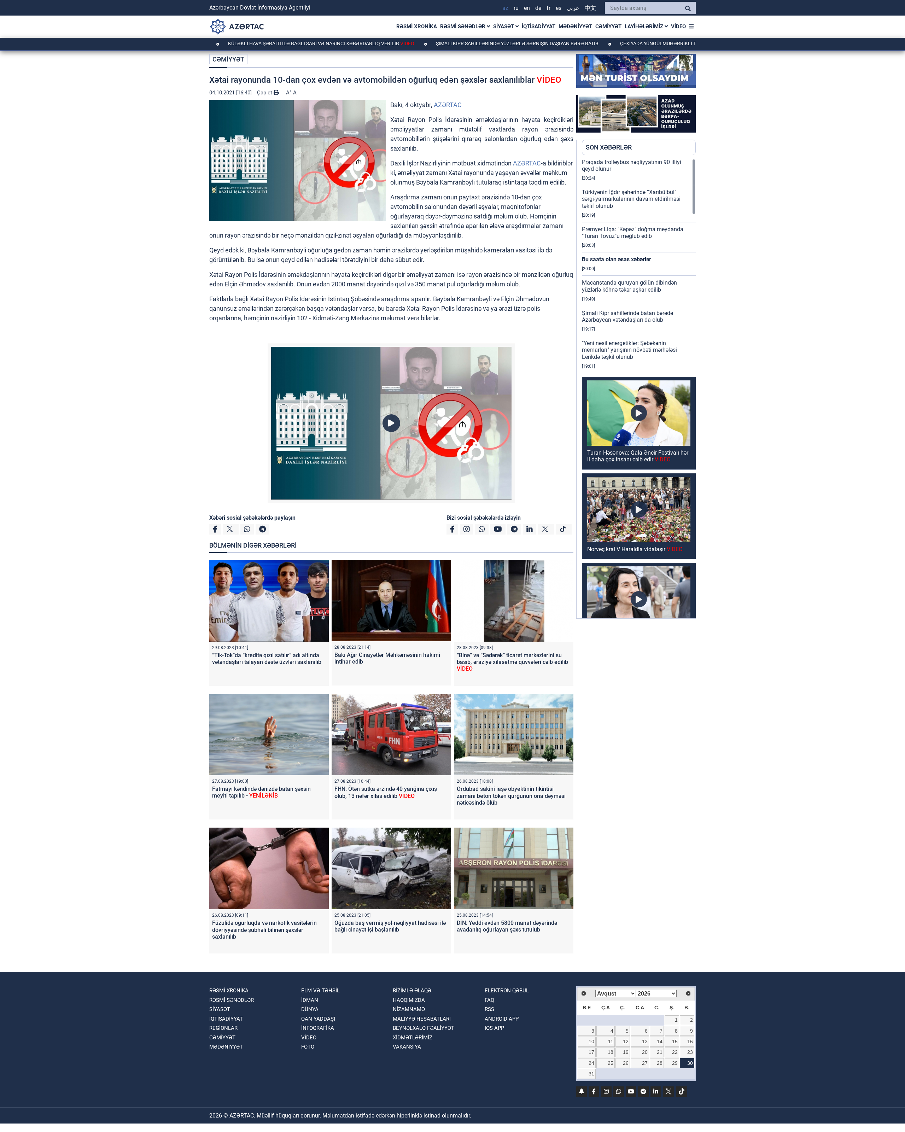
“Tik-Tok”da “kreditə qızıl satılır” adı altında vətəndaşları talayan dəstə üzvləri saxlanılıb (266, 658)
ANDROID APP (502, 1019)
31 (591, 1073)
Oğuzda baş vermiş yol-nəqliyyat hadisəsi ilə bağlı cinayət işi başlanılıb (390, 926)
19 (626, 1052)
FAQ (489, 1000)
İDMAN (309, 1000)
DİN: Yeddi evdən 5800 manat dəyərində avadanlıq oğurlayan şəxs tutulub (507, 926)
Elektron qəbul (507, 990)
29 (675, 1063)
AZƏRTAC (448, 105)
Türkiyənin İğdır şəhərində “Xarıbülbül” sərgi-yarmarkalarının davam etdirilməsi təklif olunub (631, 199)
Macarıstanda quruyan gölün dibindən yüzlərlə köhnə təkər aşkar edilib (629, 286)
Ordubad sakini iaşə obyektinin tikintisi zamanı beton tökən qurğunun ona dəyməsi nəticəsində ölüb (511, 796)
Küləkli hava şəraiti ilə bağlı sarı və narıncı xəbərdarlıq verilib (258, 43)
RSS (489, 1009)
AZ (505, 8)
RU (516, 8)
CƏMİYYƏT (608, 26)
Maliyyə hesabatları (422, 1019)
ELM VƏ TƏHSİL (320, 990)
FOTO (307, 1047)
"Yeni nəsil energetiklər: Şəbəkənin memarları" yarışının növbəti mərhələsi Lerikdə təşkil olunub (629, 350)
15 (675, 1041)
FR (548, 8)
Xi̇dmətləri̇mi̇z (412, 1037)
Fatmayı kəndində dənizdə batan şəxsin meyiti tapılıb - (261, 792)
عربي (573, 8)
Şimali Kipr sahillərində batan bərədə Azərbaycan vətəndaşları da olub (627, 316)
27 (645, 1063)
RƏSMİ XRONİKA (416, 26)
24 (591, 1063)
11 (610, 1041)
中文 (590, 8)
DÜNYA (310, 1009)
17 (591, 1052)
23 (690, 1052)
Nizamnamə (409, 1009)
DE (538, 8)
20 (645, 1052)
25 (610, 1063)
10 (591, 1041)
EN (527, 8)
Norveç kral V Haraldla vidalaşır (635, 549)
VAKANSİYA (407, 1047)
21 (659, 1052)
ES (558, 8)
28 (659, 1063)
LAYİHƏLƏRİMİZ (645, 26)
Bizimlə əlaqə (412, 990)
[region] (639, 388)
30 (690, 1063)
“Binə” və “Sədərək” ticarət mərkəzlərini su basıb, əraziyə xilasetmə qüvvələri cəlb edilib (512, 662)
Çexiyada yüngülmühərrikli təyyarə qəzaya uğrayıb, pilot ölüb (640, 43)
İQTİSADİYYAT (538, 26)
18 (610, 1052)
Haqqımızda (409, 1000)
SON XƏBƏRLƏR (609, 147)
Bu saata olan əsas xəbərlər (616, 259)
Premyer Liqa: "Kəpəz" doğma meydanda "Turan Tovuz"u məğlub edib (632, 232)
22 (675, 1052)
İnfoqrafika (317, 1028)
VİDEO (678, 26)
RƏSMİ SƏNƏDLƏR (463, 26)
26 (626, 1063)
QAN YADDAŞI (318, 1019)
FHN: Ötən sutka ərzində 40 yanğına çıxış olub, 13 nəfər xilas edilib (385, 792)
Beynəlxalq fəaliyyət (423, 1028)
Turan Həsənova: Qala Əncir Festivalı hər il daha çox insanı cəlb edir (637, 456)
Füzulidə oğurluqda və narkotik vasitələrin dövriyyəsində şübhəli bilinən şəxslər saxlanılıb (264, 930)
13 (645, 1041)
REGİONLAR (223, 1028)
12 (626, 1041)
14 (659, 1041)
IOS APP (494, 1028)
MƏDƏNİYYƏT (575, 26)
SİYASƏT (504, 26)
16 (690, 1041)
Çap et (265, 92)
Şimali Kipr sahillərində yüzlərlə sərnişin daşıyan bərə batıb (454, 43)
